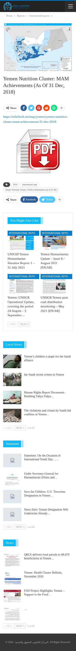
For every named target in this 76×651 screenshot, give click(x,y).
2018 (15, 184)
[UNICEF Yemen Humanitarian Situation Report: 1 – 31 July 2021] (21, 240)
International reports (24, 233)
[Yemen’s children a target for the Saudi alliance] (12, 361)
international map (29, 184)
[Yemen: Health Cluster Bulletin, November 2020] (12, 577)
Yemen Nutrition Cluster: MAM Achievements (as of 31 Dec (31, 190)
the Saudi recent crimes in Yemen (44, 374)
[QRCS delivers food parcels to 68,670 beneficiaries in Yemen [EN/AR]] (12, 559)
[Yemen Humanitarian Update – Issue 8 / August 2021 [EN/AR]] (54, 240)
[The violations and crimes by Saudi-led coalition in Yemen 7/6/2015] (12, 415)
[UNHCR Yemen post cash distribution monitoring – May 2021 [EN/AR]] (54, 283)
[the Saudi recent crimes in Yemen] (12, 379)
